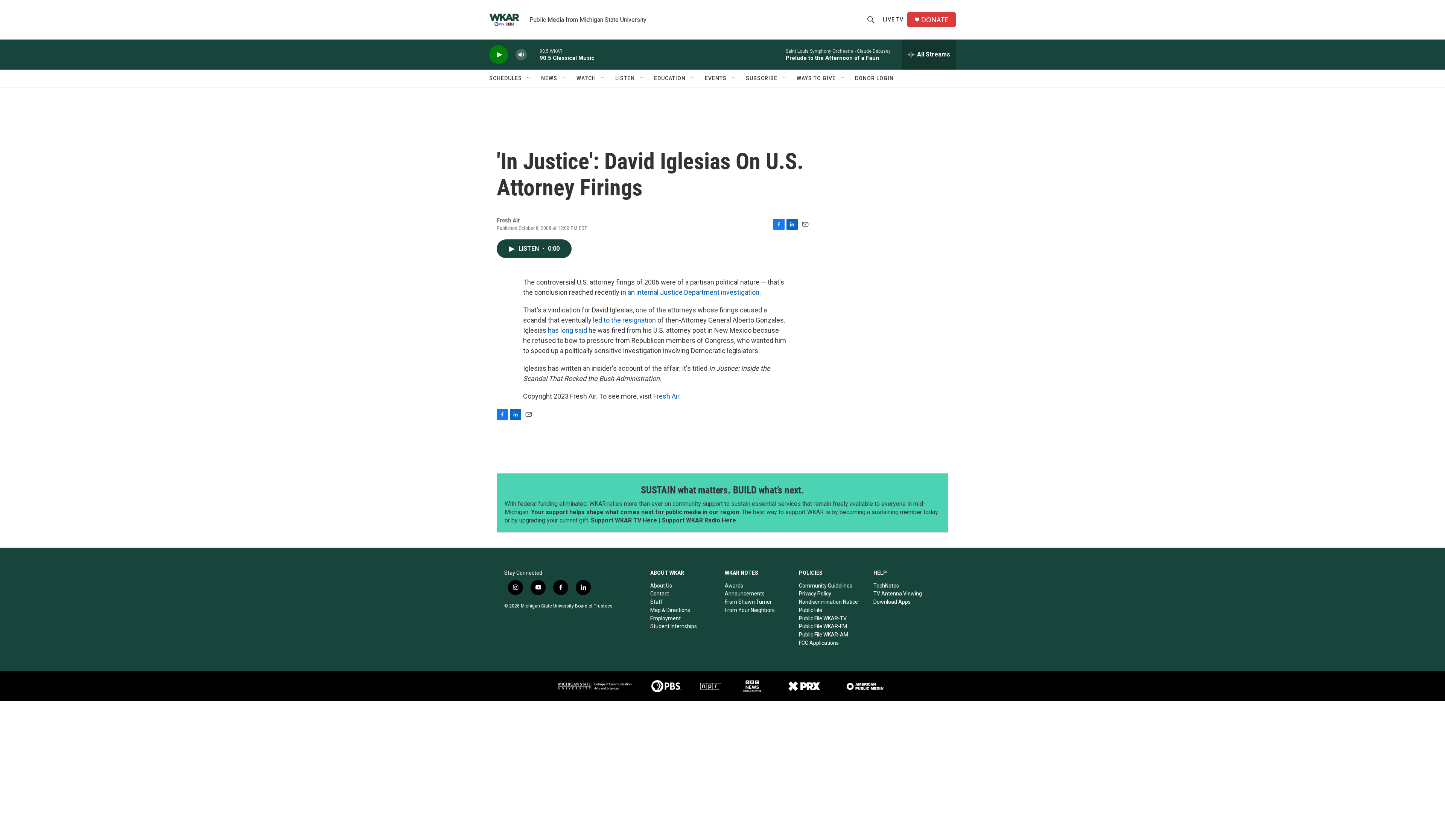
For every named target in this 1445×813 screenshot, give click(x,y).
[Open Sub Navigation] (529, 78)
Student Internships (673, 626)
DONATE (934, 20)
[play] (499, 54)
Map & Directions (670, 610)
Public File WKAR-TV (823, 618)
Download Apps (892, 602)
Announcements (745, 594)
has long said (567, 330)
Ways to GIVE (816, 78)
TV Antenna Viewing (897, 594)
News (549, 78)
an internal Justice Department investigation (693, 292)
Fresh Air (666, 396)
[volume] (521, 54)
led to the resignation (624, 320)
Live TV (893, 20)
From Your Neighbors (750, 610)
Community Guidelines (825, 586)
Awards (734, 586)
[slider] (533, 54)
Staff (656, 602)
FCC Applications (819, 643)
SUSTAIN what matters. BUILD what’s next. (722, 490)
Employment (665, 618)
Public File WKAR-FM (823, 626)
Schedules (505, 78)
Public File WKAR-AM (823, 635)
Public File (810, 610)
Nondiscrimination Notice (828, 602)
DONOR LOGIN (874, 78)
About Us (661, 586)
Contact (659, 594)
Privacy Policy (815, 594)
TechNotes (886, 586)
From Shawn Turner (748, 602)
